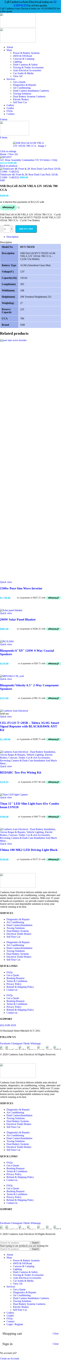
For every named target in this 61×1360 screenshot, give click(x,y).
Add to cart (26, 229)
